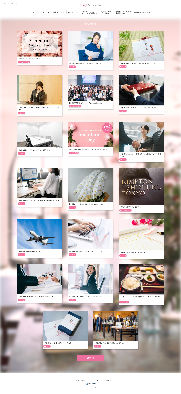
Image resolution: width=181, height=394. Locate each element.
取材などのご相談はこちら (142, 12)
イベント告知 (42, 12)
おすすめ (77, 12)
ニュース (70, 12)
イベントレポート (53, 12)
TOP (33, 12)
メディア (63, 12)
